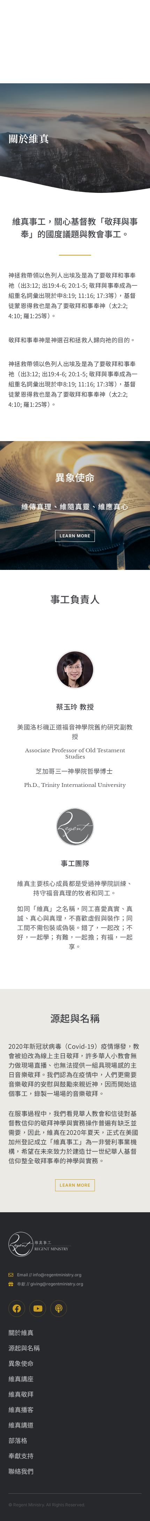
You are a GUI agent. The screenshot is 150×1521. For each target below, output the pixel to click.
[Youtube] (37, 1308)
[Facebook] (16, 1308)
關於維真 (85, 41)
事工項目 (104, 41)
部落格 (124, 33)
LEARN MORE (75, 535)
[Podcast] (58, 1308)
